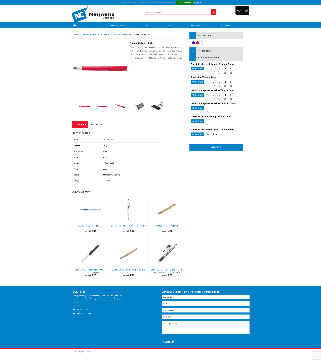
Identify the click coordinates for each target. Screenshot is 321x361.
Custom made (224, 25)
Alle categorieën (198, 25)
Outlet (91, 25)
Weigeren (197, 3)
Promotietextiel (144, 25)
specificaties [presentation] (79, 124)
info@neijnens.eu (84, 313)
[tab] (80, 124)
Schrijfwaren (105, 34)
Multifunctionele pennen (122, 34)
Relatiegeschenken (118, 25)
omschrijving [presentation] (96, 124)
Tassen (171, 25)
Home (75, 25)
